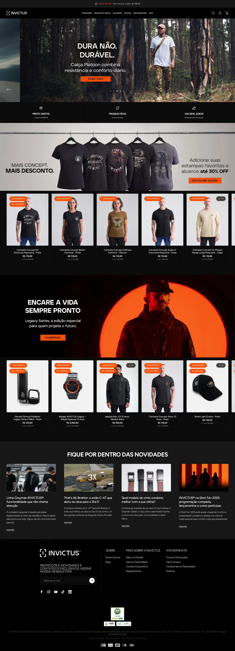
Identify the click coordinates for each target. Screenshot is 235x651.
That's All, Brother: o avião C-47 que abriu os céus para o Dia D (88, 500)
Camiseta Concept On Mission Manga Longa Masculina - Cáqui (207, 251)
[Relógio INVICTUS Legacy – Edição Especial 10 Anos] (72, 386)
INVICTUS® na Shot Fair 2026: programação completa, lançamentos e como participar (200, 502)
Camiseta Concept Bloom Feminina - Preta (72, 251)
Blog (108, 561)
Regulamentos (133, 571)
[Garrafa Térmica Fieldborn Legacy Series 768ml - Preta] (27, 386)
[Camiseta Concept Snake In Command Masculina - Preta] (162, 220)
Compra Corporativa (137, 566)
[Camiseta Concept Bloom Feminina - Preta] (72, 220)
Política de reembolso (113, 638)
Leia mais (10, 530)
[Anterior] (9, 89)
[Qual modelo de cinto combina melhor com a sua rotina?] (146, 478)
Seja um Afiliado (134, 557)
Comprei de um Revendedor (181, 566)
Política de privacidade (96, 638)
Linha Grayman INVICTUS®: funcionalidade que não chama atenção (27, 502)
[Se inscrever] (92, 580)
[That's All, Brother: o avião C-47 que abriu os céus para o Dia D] (88, 478)
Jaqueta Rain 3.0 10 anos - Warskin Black (117, 418)
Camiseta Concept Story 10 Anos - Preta (162, 418)
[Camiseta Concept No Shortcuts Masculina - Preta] (27, 220)
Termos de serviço (128, 638)
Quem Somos (113, 557)
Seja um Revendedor (137, 561)
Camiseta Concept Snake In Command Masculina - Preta (162, 251)
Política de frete (140, 638)
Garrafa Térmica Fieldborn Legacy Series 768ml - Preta (27, 418)
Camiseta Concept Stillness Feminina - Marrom (117, 251)
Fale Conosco (173, 561)
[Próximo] (226, 89)
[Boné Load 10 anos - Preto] (207, 386)
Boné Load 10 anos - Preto (207, 416)
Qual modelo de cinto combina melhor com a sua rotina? (142, 500)
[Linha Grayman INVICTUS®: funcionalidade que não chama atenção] (31, 478)
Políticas (170, 571)
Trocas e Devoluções (177, 557)
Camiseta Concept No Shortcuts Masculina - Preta (27, 251)
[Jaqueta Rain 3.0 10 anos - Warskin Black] (117, 386)
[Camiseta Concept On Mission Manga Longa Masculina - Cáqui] (207, 220)
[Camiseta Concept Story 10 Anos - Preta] (162, 386)
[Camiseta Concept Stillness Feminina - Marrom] (117, 220)
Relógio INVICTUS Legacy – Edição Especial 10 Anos (72, 418)
